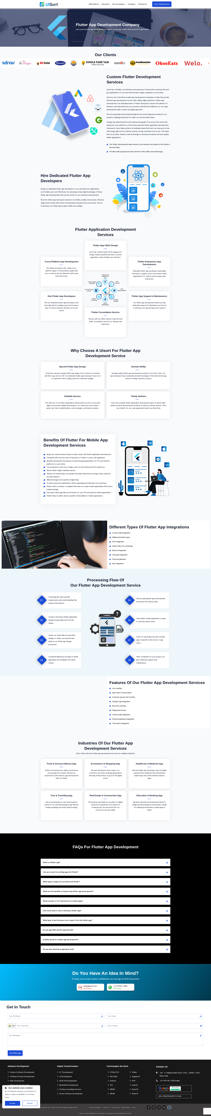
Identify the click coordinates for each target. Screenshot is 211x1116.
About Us (106, 1107)
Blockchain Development (68, 1085)
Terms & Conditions (95, 1107)
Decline (30, 1103)
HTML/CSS (114, 1072)
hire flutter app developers (55, 200)
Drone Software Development (71, 1093)
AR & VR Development (68, 1081)
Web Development (17, 1081)
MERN (112, 1089)
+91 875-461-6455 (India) (170, 1080)
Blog (133, 1107)
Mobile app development (19, 1085)
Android (113, 1081)
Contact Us (142, 4)
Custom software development (22, 1072)
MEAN (112, 1093)
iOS (111, 1085)
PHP (133, 1081)
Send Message (15, 1053)
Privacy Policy (115, 1107)
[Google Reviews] (163, 1088)
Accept (12, 1103)
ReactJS (135, 1089)
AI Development (65, 1076)
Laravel (134, 1085)
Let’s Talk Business (161, 4)
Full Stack (113, 1076)
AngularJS (136, 1076)
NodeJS (135, 1093)
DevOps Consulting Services (70, 1089)
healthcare (149, 773)
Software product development (22, 1076)
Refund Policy (126, 1107)
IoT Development (66, 1072)
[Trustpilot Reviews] (175, 1088)
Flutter (134, 1072)
